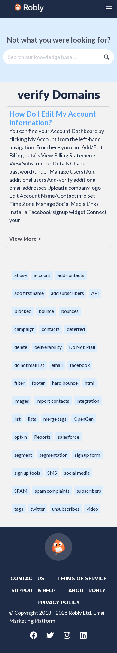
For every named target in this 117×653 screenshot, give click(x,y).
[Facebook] (34, 635)
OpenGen (84, 419)
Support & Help (33, 590)
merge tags (55, 419)
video (92, 509)
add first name (29, 293)
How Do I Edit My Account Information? (52, 118)
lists (32, 419)
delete (20, 347)
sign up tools (27, 473)
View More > (25, 239)
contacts (51, 329)
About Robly (87, 590)
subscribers (89, 491)
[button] (109, 8)
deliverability (48, 347)
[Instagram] (67, 635)
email (57, 365)
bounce (46, 311)
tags (18, 509)
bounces (70, 311)
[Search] (106, 56)
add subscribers (67, 293)
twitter (38, 509)
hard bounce (65, 383)
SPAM (21, 491)
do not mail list (29, 365)
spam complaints (52, 491)
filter (19, 383)
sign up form (87, 455)
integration (87, 401)
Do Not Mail (82, 347)
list (17, 419)
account (42, 275)
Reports (42, 437)
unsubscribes (66, 509)
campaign (24, 329)
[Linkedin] (83, 635)
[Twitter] (50, 635)
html (89, 383)
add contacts (71, 275)
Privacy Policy (59, 602)
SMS (52, 473)
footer (38, 383)
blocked (23, 311)
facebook (80, 365)
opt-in (20, 437)
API (95, 293)
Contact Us (27, 578)
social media (77, 473)
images (21, 401)
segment (23, 455)
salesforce (68, 437)
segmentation (53, 455)
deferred (76, 329)
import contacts (52, 401)
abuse (20, 275)
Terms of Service (81, 578)
